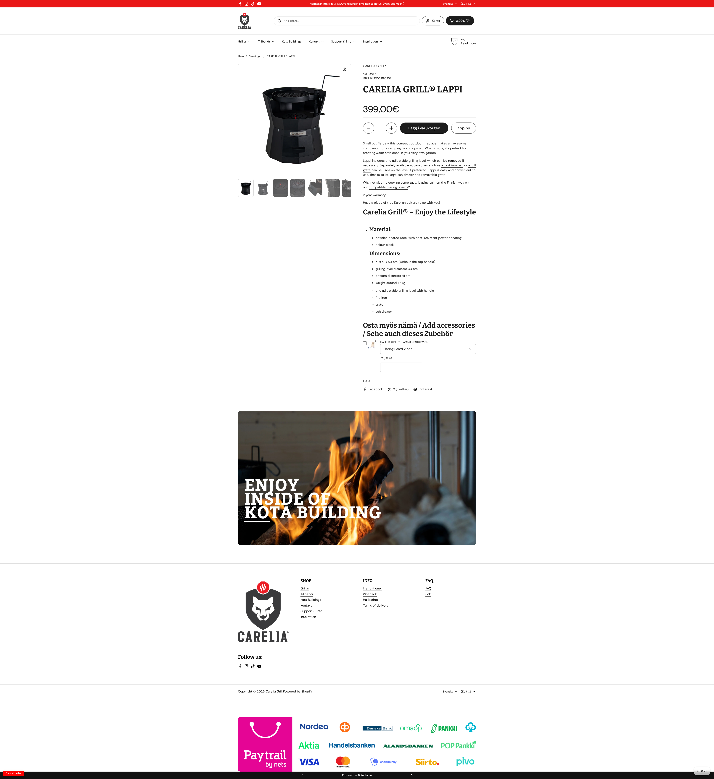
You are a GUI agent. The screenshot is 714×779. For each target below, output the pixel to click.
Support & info (311, 611)
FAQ (428, 588)
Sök (428, 594)
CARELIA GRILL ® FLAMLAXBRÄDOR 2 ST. (404, 342)
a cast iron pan (452, 165)
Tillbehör (306, 594)
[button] (368, 128)
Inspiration (308, 617)
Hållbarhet (370, 600)
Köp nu (463, 128)
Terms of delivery (375, 605)
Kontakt (306, 605)
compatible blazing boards (388, 187)
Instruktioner (372, 588)
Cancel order (13, 773)
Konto (436, 21)
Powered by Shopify (298, 691)
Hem (241, 56)
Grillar (304, 588)
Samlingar (255, 56)
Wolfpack (370, 594)
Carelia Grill (274, 691)
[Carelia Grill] (244, 21)
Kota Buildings (310, 600)
